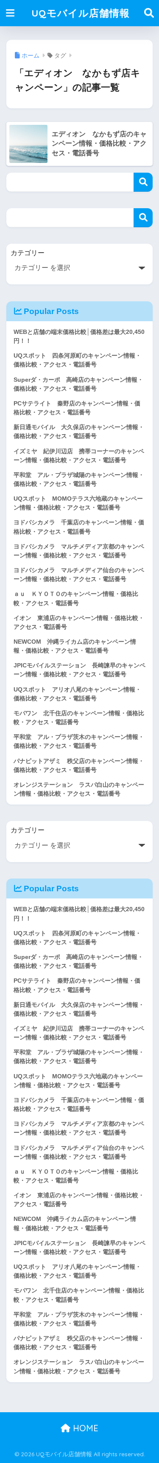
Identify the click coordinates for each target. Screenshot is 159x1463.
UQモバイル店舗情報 (80, 13)
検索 (143, 182)
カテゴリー (28, 252)
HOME (84, 1428)
